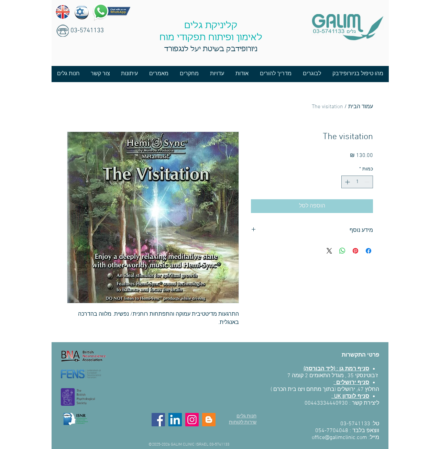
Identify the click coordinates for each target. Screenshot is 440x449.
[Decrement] (367, 182)
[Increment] (346, 182)
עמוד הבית (360, 106)
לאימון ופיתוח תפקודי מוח (211, 37)
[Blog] (209, 419)
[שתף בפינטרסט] (355, 251)
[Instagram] (192, 419)
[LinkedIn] (175, 419)
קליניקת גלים (211, 25)
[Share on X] (329, 251)
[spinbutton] (357, 182)
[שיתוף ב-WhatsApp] (342, 251)
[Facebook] (158, 419)
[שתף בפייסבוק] (368, 251)
